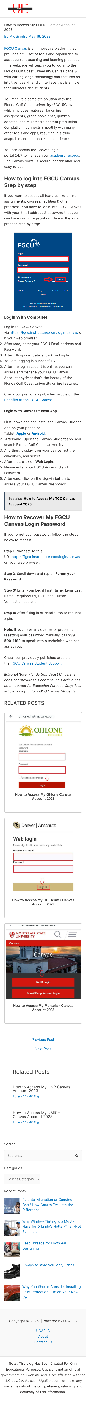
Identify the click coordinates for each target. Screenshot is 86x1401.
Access (17, 1096)
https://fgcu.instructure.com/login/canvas (44, 332)
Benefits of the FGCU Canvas (28, 400)
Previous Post (43, 1039)
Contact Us (43, 1342)
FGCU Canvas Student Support (36, 663)
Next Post (43, 1048)
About (43, 1336)
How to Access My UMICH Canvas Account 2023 (37, 1114)
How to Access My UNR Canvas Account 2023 (41, 1089)
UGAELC (43, 1331)
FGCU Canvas (15, 48)
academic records (64, 155)
